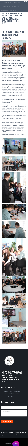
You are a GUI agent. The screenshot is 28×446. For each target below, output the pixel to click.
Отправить (7, 421)
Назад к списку (5, 26)
